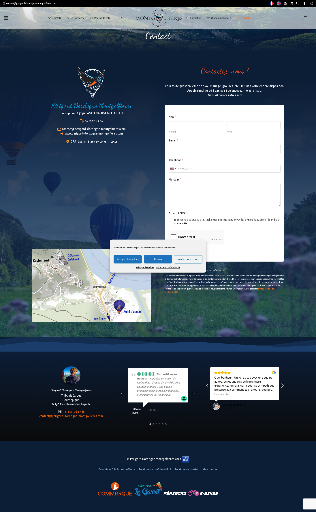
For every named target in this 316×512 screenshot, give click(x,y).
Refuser (158, 259)
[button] (282, 386)
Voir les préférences (188, 259)
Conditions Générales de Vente (116, 469)
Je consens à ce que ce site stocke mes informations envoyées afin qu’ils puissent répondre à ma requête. (226, 221)
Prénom (172, 132)
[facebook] (304, 3)
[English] (279, 3)
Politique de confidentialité (168, 267)
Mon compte (210, 469)
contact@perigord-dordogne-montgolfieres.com (31, 3)
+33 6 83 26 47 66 (74, 411)
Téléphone (176, 160)
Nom (229, 132)
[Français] (271, 3)
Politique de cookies (145, 267)
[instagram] (311, 3)
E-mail (173, 140)
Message (175, 179)
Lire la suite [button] (221, 394)
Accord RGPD (177, 213)
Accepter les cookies (128, 259)
